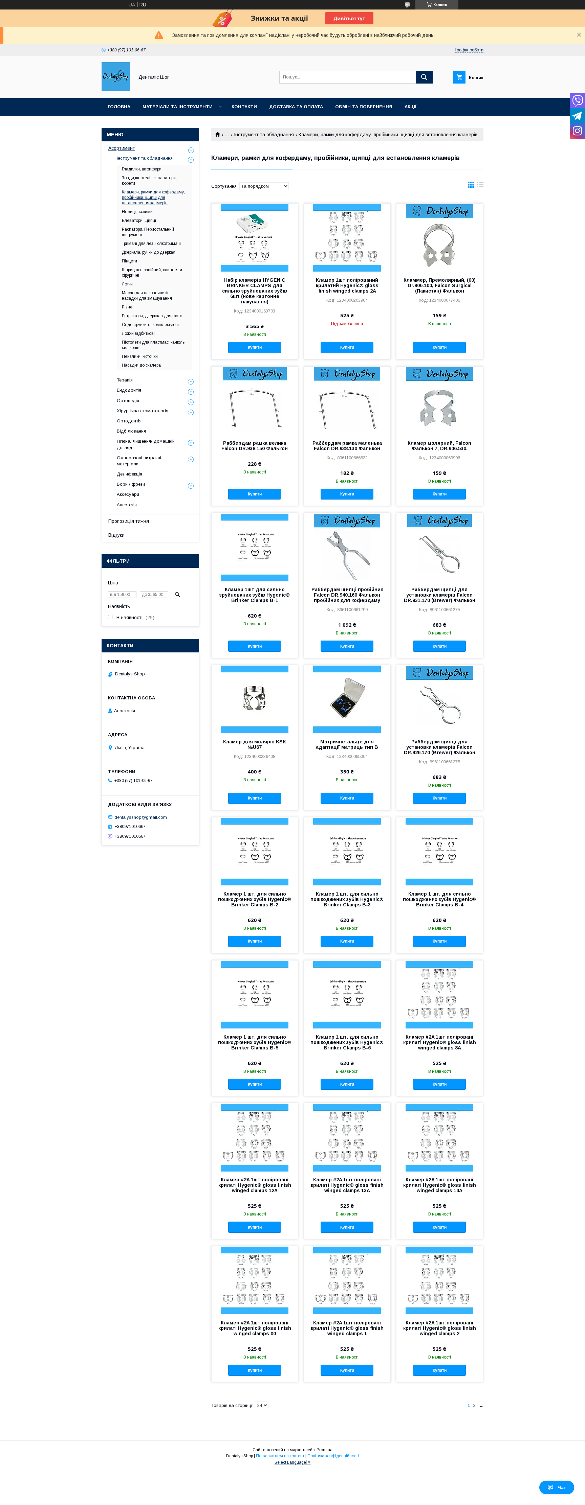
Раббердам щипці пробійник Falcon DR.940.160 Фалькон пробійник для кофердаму (347, 595)
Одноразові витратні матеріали (139, 460)
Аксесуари (128, 494)
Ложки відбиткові (138, 333)
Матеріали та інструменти (178, 106)
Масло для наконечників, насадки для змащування (147, 296)
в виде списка (480, 186)
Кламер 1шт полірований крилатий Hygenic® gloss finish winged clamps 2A (347, 285)
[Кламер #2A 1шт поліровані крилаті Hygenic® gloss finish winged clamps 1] (347, 1280)
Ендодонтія (129, 390)
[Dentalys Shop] (116, 89)
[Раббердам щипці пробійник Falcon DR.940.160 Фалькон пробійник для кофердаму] (347, 547)
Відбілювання (131, 431)
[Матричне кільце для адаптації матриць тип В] (347, 699)
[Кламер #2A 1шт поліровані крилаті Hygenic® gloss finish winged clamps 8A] (439, 994)
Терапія (125, 380)
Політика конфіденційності (333, 1456)
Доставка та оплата (296, 106)
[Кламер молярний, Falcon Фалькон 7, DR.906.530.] (439, 400)
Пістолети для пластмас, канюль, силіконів (154, 345)
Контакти (244, 106)
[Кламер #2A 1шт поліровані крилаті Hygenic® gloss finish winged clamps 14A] (439, 1137)
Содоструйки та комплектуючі (150, 324)
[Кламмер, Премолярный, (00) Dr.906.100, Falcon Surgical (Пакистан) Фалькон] (439, 237)
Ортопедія (128, 400)
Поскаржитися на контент (280, 1456)
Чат (562, 1487)
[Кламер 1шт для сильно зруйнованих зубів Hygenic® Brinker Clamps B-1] (255, 547)
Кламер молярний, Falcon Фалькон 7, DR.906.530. (439, 445)
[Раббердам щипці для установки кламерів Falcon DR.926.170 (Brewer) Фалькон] (439, 699)
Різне (127, 307)
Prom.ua (324, 1450)
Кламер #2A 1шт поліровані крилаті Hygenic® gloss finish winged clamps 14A (439, 1185)
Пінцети (129, 261)
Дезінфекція (129, 474)
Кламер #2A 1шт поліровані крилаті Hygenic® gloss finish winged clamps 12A (254, 1185)
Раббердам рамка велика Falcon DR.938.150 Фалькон (254, 445)
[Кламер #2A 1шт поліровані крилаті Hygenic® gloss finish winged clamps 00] (255, 1280)
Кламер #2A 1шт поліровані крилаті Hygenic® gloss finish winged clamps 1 (347, 1328)
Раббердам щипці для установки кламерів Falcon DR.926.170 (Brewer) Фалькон (439, 747)
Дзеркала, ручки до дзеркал (148, 252)
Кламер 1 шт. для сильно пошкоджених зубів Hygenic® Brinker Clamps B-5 (254, 1042)
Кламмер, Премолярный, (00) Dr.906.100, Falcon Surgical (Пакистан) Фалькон (440, 285)
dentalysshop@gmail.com (140, 816)
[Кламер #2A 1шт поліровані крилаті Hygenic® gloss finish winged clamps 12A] (255, 1137)
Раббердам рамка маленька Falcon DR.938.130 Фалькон (347, 445)
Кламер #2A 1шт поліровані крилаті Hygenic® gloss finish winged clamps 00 (254, 1328)
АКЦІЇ (410, 106)
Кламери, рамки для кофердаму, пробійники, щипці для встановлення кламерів (153, 197)
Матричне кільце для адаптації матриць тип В (347, 744)
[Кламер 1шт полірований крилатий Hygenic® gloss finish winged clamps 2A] (347, 237)
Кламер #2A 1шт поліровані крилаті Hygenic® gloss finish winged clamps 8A (439, 1042)
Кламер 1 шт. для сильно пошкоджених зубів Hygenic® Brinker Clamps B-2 (254, 899)
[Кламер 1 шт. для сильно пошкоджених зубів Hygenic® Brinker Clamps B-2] (255, 851)
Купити (255, 347)
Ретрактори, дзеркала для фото (152, 316)
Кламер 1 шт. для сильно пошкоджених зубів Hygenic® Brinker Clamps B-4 (439, 899)
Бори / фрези (131, 484)
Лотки (127, 284)
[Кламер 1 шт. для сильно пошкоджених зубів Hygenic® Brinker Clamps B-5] (255, 994)
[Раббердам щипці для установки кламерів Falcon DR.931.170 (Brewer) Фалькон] (439, 547)
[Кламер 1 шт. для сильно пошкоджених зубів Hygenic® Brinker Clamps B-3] (347, 851)
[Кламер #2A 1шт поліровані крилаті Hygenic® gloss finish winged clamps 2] (439, 1280)
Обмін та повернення (363, 106)
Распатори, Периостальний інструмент (148, 232)
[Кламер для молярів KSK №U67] (255, 699)
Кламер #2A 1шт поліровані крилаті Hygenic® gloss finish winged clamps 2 (439, 1328)
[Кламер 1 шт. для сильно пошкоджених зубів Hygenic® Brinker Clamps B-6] (347, 994)
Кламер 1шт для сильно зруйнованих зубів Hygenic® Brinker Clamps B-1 (254, 595)
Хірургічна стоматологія (142, 410)
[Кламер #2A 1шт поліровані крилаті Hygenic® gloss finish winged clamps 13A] (347, 1137)
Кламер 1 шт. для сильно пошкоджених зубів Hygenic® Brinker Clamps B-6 (347, 1042)
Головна (119, 106)
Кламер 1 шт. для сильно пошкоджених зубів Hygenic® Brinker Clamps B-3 (347, 899)
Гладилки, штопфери (141, 169)
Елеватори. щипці (139, 220)
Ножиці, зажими (137, 211)
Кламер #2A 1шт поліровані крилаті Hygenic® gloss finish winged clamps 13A (347, 1185)
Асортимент (121, 148)
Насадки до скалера (141, 365)
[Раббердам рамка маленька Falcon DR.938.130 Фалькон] (347, 400)
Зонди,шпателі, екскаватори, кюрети (149, 181)
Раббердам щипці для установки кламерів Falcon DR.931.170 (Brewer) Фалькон (439, 595)
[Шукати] (424, 77)
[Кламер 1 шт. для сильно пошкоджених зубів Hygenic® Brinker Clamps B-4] (439, 851)
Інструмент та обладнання (264, 134)
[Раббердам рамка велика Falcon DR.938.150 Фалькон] (255, 400)
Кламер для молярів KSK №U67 (254, 744)
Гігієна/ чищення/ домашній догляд (146, 444)
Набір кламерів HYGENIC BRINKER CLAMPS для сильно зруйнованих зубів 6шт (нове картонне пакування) (254, 290)
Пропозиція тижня (128, 521)
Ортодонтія (129, 420)
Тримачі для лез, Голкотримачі (151, 243)
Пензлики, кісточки (140, 356)
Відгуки (116, 535)
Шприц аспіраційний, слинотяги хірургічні (152, 273)
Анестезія (127, 504)
